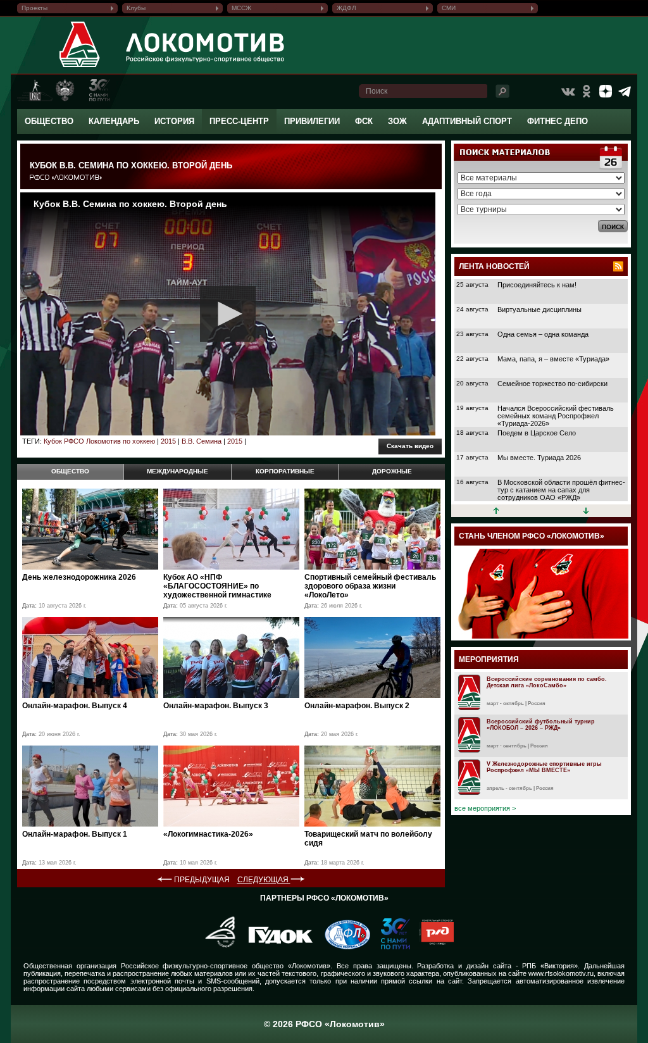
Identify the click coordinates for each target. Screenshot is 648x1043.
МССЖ (241, 7)
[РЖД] (432, 946)
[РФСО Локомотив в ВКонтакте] (567, 91)
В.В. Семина (201, 441)
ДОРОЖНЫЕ (392, 471)
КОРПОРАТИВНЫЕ (285, 471)
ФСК (364, 121)
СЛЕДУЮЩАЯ (263, 879)
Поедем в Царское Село (536, 433)
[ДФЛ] (342, 946)
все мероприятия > (485, 808)
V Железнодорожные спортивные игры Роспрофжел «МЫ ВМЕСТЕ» (544, 767)
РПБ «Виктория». (551, 966)
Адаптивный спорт (467, 121)
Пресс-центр (239, 121)
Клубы (136, 7)
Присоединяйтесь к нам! (536, 285)
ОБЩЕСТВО (70, 471)
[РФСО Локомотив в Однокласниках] (586, 91)
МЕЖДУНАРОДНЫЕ (177, 471)
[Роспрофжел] (216, 946)
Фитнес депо (557, 121)
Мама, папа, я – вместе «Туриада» (553, 359)
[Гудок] (276, 946)
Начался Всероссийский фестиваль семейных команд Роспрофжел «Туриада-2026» (555, 415)
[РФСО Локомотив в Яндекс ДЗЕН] (605, 91)
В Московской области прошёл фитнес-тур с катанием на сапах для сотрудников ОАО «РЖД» (561, 489)
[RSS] (618, 266)
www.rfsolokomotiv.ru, (561, 973)
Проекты (34, 7)
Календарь (114, 121)
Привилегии (312, 121)
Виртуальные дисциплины (539, 309)
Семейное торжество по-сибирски (552, 383)
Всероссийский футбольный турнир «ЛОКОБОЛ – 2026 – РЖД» (541, 724)
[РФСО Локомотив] (80, 67)
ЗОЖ (397, 121)
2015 (168, 441)
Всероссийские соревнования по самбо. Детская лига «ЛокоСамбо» (547, 682)
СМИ (449, 7)
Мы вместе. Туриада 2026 (539, 457)
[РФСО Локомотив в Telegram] (624, 91)
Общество (49, 121)
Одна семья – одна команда (543, 334)
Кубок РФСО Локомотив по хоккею (99, 441)
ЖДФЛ (346, 7)
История (174, 121)
